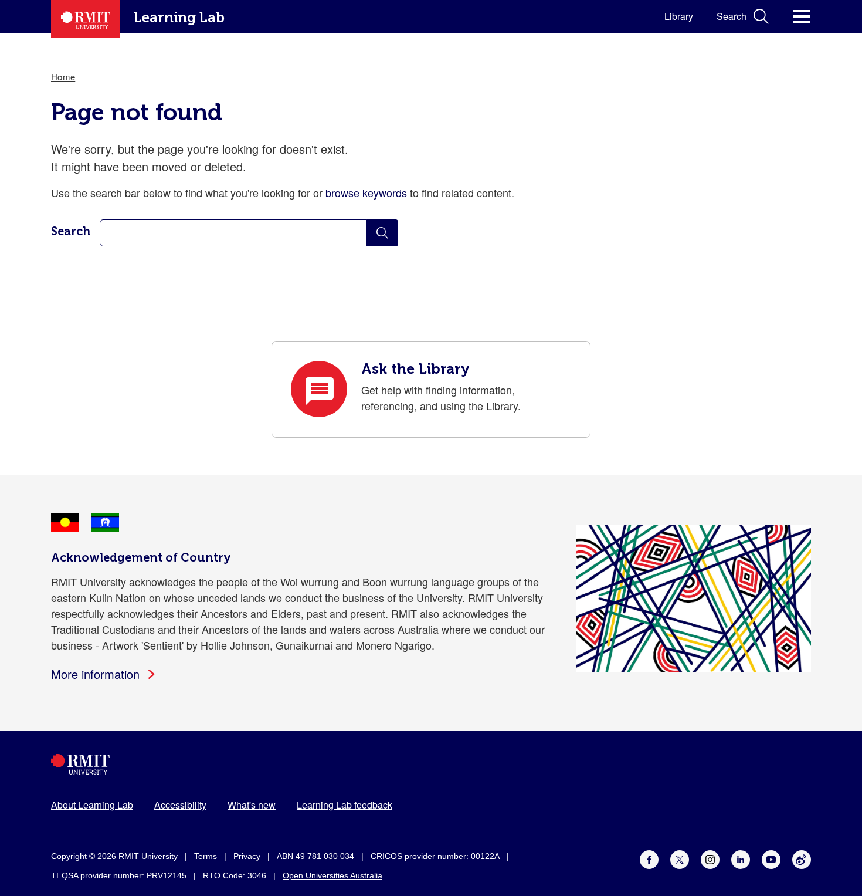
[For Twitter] (679, 857)
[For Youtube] (771, 857)
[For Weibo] (801, 857)
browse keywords (366, 192)
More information (95, 673)
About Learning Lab (92, 805)
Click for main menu (801, 16)
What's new (252, 805)
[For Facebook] (649, 857)
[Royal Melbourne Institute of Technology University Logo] (431, 764)
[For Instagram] (710, 857)
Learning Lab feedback (344, 805)
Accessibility (180, 805)
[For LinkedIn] (740, 857)
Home (63, 76)
